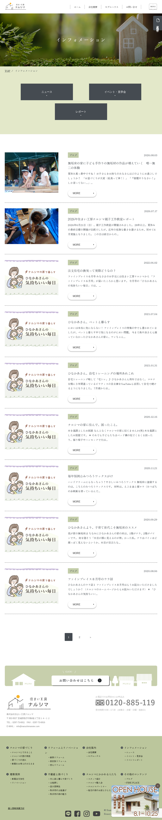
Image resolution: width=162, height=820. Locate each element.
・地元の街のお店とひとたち (99, 790)
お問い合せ (131, 7)
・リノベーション (18, 782)
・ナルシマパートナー (96, 786)
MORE (76, 193)
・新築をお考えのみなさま (22, 763)
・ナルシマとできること (21, 752)
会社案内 (91, 748)
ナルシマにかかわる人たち (101, 774)
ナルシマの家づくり (21, 748)
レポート (81, 111)
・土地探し (53, 782)
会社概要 (92, 7)
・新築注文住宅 (17, 778)
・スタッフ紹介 (93, 778)
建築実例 (15, 774)
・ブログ (128, 778)
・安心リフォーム (56, 764)
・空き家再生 (54, 786)
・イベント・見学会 (133, 756)
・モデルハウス (93, 756)
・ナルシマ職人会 (94, 782)
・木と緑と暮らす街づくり (60, 778)
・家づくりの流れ (18, 759)
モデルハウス (111, 7)
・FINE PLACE (131, 782)
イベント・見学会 (115, 91)
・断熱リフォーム (56, 757)
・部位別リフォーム (57, 761)
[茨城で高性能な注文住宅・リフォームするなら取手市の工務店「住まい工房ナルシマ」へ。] (16, 6)
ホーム (77, 7)
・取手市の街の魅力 (57, 794)
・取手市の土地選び (57, 790)
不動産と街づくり (58, 774)
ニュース (46, 91)
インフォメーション (135, 748)
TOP (7, 71)
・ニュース (129, 752)
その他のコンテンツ (135, 774)
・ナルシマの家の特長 (20, 756)
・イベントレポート (133, 759)
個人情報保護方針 (16, 808)
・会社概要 (91, 752)
